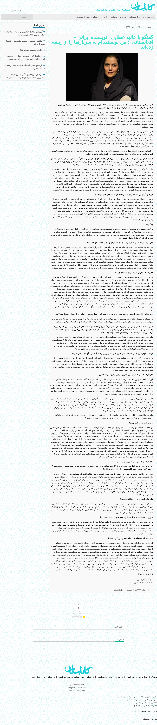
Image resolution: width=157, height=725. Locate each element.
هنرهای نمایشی (92, 17)
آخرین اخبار (39, 25)
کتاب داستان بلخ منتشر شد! (31, 50)
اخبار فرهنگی (134, 17)
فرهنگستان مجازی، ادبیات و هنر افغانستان (113, 10)
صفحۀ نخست (148, 17)
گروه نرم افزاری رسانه (132, 719)
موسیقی (79, 17)
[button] (75, 27)
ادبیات (104, 17)
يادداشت (113, 17)
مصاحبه (123, 17)
